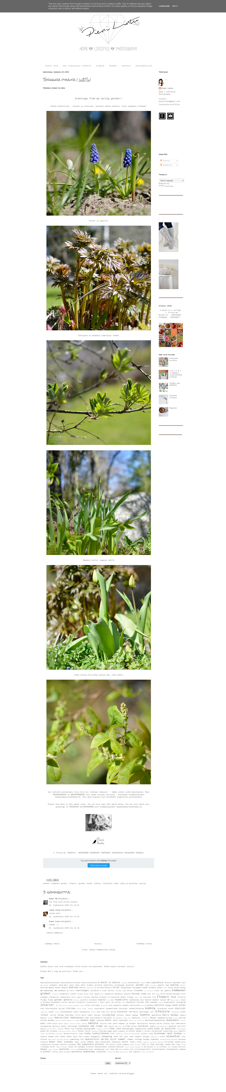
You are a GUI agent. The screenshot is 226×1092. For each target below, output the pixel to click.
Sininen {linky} (173, 397)
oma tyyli (109, 1026)
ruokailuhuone (100, 1033)
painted (172, 1026)
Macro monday (170, 1015)
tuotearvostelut (116, 1047)
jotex (82, 1005)
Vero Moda (110, 1049)
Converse (55, 994)
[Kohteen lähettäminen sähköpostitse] (47, 880)
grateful (84, 1000)
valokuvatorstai (85, 1049)
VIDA (120, 1049)
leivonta (122, 1012)
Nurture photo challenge (65, 1026)
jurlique (95, 1005)
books (159, 988)
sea (184, 1033)
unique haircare (179, 1047)
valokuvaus (99, 1049)
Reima (175, 1031)
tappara (146, 1042)
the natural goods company (117, 1045)
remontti (182, 1031)
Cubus (102, 994)
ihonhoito (130, 1002)
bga (95, 988)
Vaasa (43, 1049)
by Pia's (70, 991)
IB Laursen (116, 1002)
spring (142, 884)
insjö (160, 1002)
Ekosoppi (176, 994)
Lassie (57, 1012)
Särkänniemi (105, 1042)
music (115, 1020)
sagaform (119, 1033)
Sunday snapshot (151, 1039)
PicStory (100, 1029)
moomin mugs (88, 1020)
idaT (123, 1002)
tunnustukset (100, 1047)
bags (167, 985)
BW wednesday (46, 991)
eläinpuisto (54, 997)
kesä (175, 1005)
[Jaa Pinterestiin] (57, 880)
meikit (176, 1018)
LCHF (98, 1012)
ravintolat (157, 1031)
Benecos (82, 988)
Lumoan (135, 1015)
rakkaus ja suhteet (126, 1031)
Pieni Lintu (54, 922)
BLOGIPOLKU (117, 852)
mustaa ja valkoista (136, 1020)
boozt (166, 988)
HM (168, 1000)
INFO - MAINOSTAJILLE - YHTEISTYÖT (77, 66)
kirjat (62, 1009)
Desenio (127, 994)
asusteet (130, 985)
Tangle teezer (136, 1042)
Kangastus (117, 1005)
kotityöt (123, 1009)
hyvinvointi (92, 1002)
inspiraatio (169, 1002)
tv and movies (147, 1047)
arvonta (98, 985)
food (173, 997)
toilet (52, 1047)
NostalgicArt (142, 1024)
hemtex (155, 1000)
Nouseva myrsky (155, 1024)
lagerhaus (43, 1012)
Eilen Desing (166, 994)
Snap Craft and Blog (55, 1039)
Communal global (59, 884)
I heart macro (104, 1002)
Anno (77, 985)
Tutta (127, 1047)
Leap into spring (108, 1012)
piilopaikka (181, 1029)
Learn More (164, 6)
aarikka (124, 983)
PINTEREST (113, 66)
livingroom (108, 1015)
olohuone (83, 1026)
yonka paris (124, 1052)
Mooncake (100, 1020)
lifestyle (107, 884)
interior (47, 1005)
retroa (51, 1034)
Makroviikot (62, 1018)
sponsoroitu (92, 1039)
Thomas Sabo (170, 1045)
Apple (83, 985)
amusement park (179, 983)
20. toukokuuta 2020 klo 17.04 (64, 917)
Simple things (142, 1037)
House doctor (175, 1000)
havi (142, 1000)
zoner (143, 1052)
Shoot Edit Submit (81, 1037)
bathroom (44, 988)
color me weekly (162, 991)
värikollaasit (158, 1049)
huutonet (71, 1002)
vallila (73, 1049)
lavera (93, 1012)
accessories (133, 983)
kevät (89, 884)
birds (116, 987)
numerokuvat (181, 1024)
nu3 (172, 1024)
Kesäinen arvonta (174, 359)
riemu (80, 1034)
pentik (49, 1029)
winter (47, 1052)
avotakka (153, 985)
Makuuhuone (77, 1018)
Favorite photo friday (122, 997)
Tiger (178, 1045)
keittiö (159, 1005)
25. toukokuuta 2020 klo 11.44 (64, 928)
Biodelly (108, 988)
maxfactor (145, 1018)
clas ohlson (127, 991)
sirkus (162, 1037)
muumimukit (172, 1020)
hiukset (163, 1000)
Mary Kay (127, 1018)
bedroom (73, 987)
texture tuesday (68, 1045)
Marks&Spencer (118, 1018)
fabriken (94, 997)
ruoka (87, 1033)
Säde (97, 1042)
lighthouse (175, 1012)
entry (73, 997)
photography (89, 1029)
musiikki (123, 1020)
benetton (90, 988)
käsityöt (180, 1008)
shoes (69, 1037)
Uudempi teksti (52, 944)
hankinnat (134, 1000)
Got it (175, 6)
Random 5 (139, 1031)
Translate (168, 186)
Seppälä (43, 1037)
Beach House (54, 988)
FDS (141, 997)
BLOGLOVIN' (130, 852)
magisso (43, 1018)
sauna (151, 1034)
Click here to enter (98, 865)
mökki (43, 1024)
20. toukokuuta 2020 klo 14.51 (64, 905)
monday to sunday (73, 1020)
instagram (181, 1002)
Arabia (90, 985)
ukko (169, 1047)
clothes (138, 990)
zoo (147, 1052)
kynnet (171, 1009)
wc (41, 1052)
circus (118, 991)
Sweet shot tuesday (61, 1042)
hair (112, 1000)
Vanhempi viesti (144, 944)
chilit (111, 991)
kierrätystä (51, 1009)
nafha (49, 1024)
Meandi (153, 1018)
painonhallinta (162, 1026)
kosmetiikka (112, 1009)
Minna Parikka (60, 1020)
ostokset (143, 1026)
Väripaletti (172, 1049)
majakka (51, 1018)
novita (166, 1024)
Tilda (184, 1044)
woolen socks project (61, 1052)
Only (120, 1026)
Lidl (151, 1012)
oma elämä (97, 1026)
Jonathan (76, 1005)
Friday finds (46, 1000)
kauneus (150, 1005)
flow (154, 997)
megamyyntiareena (165, 1018)
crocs (80, 994)
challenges (82, 990)
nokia (115, 1024)
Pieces (106, 1029)
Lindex (183, 1012)
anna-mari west (66, 985)
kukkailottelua (136, 1009)
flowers (73, 884)
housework (55, 1002)
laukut (75, 1012)
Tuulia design (135, 1047)
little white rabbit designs (88, 1015)
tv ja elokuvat (160, 1047)
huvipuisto (81, 1002)
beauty (64, 988)
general (68, 1000)
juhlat (87, 1005)
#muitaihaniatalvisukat (71, 983)
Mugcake (173, 408)
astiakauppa (119, 985)
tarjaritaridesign (156, 1042)
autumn (139, 985)
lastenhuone (66, 1012)
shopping (107, 1036)
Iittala (140, 1002)
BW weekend (60, 991)
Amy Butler (44, 985)
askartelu (108, 985)
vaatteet (64, 1049)
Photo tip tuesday (74, 1029)
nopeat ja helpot (127, 1024)
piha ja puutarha (128, 884)
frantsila (181, 997)
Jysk (110, 1005)
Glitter (77, 1000)
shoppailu (95, 1037)
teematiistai (180, 1042)
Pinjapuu (53, 1031)
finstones (147, 997)
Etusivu (98, 944)
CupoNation (109, 994)
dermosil (119, 994)
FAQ (109, 997)
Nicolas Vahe (106, 1024)
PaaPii (153, 1026)
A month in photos (109, 982)
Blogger (130, 1074)
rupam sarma (54, 910)
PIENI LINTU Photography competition (127, 1029)
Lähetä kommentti (54, 933)
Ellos (183, 994)
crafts (73, 994)
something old (76, 1039)
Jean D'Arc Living (65, 1005)
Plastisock (62, 1031)
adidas (142, 983)
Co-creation (149, 991)
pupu (110, 1031)
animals (53, 985)
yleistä (101, 1052)
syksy (90, 1042)
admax (148, 983)
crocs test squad (91, 994)
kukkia (97, 884)
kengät (168, 1005)
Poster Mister (72, 1031)
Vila (131, 1049)
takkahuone (116, 1042)
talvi (125, 1042)
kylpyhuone (162, 1009)
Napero (66, 1023)
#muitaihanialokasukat (50, 983)
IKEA (147, 1002)
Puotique (103, 1031)
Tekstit (166, 161)
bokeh (145, 988)
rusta (112, 1034)
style (113, 1039)
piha (116, 884)
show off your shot (124, 1037)
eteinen (86, 997)
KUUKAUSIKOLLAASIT (144, 66)
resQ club (44, 1033)
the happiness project (90, 1044)
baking (174, 985)
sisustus (173, 1036)
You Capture (134, 1052)
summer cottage (134, 1039)
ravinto (147, 1031)
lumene (128, 1015)
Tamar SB (53, 899)
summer (122, 1039)
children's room (98, 991)
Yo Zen (116, 1052)
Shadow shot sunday (56, 1037)
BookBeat (152, 988)
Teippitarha (45, 1045)
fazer (137, 997)
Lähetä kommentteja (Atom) (102, 950)
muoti (108, 1020)
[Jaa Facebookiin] (55, 880)
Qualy (115, 1031)
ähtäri (151, 1052)
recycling (168, 1031)
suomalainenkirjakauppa (168, 1039)
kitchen (71, 1008)
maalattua (156, 1015)
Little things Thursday (62, 1015)
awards (161, 985)
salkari (144, 1034)
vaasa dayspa (53, 1049)
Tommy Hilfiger (61, 1047)
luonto (145, 1014)
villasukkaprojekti (142, 1049)
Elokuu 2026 (165, 306)
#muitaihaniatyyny (89, 983)
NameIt (60, 1023)
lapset (51, 1012)
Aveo (147, 985)
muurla (183, 1020)
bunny (183, 988)
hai (108, 1000)
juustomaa (104, 1005)
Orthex (134, 1026)
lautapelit (84, 1012)
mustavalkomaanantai (155, 1020)
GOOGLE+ (140, 852)
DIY (153, 994)
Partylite (181, 1026)
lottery (120, 1015)
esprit (79, 997)
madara (183, 1015)
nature (93, 1023)
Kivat (79, 1008)
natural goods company (78, 1023)
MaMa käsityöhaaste (93, 1018)
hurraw (64, 1002)
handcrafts (121, 1000)
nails (55, 1024)
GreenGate (93, 1000)
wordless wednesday (83, 1052)
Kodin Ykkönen (88, 1008)
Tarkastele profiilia (169, 105)
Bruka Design (173, 988)
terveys (55, 1045)
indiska (153, 1002)
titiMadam (44, 1047)
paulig (43, 1029)
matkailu (136, 1018)
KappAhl (125, 1005)
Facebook (103, 997)
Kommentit (167, 165)
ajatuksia (157, 982)
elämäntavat (65, 997)
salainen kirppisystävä (131, 1033)
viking (126, 1049)
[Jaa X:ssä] (52, 880)
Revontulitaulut (70, 1034)
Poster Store (84, 1031)
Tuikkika (89, 1047)
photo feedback (58, 1029)
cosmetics (64, 994)
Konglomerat (100, 1009)
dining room (139, 994)
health (148, 1000)
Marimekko (107, 1018)
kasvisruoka (135, 1005)
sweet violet (80, 1042)
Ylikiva (109, 1052)
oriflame (126, 1026)
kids (42, 1009)
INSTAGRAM (126, 66)
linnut (44, 1015)
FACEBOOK (100, 66)
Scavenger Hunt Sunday (168, 1033)
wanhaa (182, 1049)
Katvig (143, 1005)
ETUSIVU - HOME (51, 66)
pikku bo (44, 1031)
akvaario (168, 983)
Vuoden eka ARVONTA (175, 384)
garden (82, 884)
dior (149, 994)
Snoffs (66, 1039)
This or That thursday (153, 1045)
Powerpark (95, 1031)
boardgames (137, 988)
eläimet (44, 997)
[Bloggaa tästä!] (50, 880)
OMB (116, 1026)
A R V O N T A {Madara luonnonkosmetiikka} (176, 374)
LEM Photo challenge (139, 1012)
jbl (57, 1005)
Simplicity (154, 1037)
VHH (116, 1049)
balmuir (183, 985)
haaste (102, 1000)
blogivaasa (126, 988)
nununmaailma (45, 1026)
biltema (100, 988)
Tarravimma (168, 1042)
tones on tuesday (76, 1047)
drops (158, 994)
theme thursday (135, 1044)
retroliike (59, 1033)
